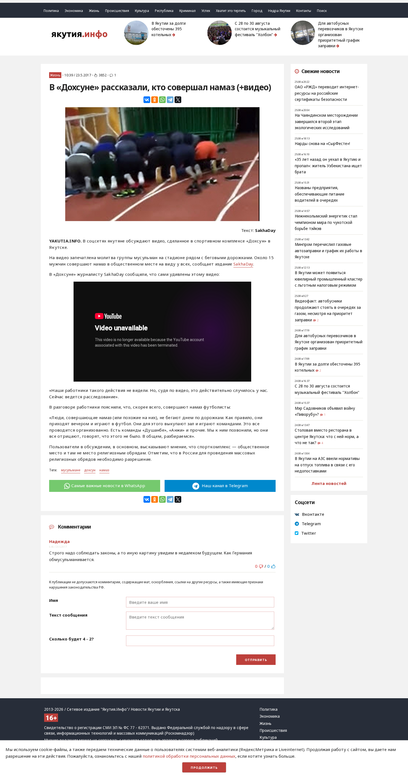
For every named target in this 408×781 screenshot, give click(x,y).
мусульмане (70, 470)
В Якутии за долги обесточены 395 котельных (169, 29)
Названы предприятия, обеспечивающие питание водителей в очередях (319, 194)
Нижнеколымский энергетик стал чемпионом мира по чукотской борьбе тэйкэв (326, 222)
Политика (51, 10)
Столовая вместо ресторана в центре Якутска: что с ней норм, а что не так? (327, 436)
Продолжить (204, 767)
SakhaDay (243, 264)
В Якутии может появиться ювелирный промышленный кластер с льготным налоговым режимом (328, 279)
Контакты (303, 10)
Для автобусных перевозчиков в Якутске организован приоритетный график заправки (340, 34)
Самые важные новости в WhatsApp (108, 485)
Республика (164, 10)
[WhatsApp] (162, 99)
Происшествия (117, 10)
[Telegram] (170, 99)
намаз (104, 470)
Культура (142, 10)
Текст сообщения (68, 615)
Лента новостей (328, 483)
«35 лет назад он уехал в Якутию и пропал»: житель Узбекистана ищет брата (328, 165)
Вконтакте (313, 514)
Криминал (187, 10)
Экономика (74, 10)
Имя (53, 600)
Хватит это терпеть (231, 10)
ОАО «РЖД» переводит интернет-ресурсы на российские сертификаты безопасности (327, 93)
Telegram (311, 523)
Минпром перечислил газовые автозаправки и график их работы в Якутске (328, 250)
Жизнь (94, 10)
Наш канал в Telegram (224, 485)
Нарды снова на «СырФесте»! (322, 143)
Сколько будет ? (71, 639)
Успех (206, 10)
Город (257, 10)
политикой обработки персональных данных (189, 756)
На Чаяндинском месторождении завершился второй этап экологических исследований (326, 121)
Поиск (322, 10)
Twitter (308, 533)
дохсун (89, 470)
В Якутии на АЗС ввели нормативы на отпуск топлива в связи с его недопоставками (327, 465)
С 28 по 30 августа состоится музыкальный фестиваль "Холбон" (257, 29)
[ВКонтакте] (146, 99)
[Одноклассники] (154, 99)
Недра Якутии (279, 10)
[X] (178, 99)
